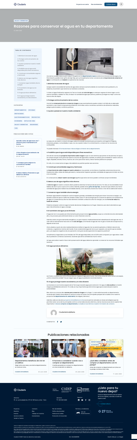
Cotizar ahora (110, 4)
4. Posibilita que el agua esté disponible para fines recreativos (28, 69)
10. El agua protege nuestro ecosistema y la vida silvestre (26, 97)
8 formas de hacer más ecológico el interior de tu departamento (79, 149)
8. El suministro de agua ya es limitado (26, 89)
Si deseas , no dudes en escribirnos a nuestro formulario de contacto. (84, 304)
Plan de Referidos (96, 4)
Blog (33, 411)
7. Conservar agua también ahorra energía (28, 84)
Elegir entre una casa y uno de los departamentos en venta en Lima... (30, 366)
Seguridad (34, 124)
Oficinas (31, 110)
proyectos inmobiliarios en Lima (74, 300)
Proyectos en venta (82, 4)
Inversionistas (36, 416)
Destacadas (19, 113)
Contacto (34, 409)
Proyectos (36, 117)
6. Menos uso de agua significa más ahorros (27, 79)
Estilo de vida (29, 121)
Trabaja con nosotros (38, 413)
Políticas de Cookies (58, 413)
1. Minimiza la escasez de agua (27, 56)
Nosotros (16, 411)
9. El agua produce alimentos (26, 93)
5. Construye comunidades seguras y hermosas (28, 74)
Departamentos (20, 110)
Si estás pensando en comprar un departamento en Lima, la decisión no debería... (67, 366)
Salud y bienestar (21, 20)
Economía (18, 121)
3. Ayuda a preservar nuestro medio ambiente (28, 64)
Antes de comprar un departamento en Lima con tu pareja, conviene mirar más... (105, 368)
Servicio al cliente (18, 416)
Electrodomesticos (22, 117)
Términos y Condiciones (82, 409)
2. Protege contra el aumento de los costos (27, 60)
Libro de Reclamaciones (85, 412)
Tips (16, 128)
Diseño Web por (112, 437)
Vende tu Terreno (19, 418)
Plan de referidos (57, 409)
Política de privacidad (58, 411)
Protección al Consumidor (59, 416)
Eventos (16, 413)
